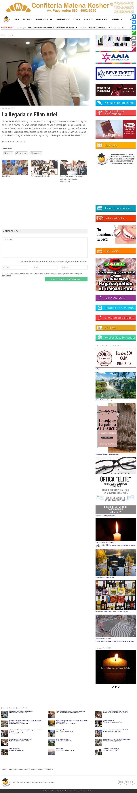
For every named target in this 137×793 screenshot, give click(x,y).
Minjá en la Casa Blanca (62, 739)
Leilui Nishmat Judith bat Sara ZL (105, 542)
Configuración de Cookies (86, 791)
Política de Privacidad (57, 791)
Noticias (27, 19)
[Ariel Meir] (15, 167)
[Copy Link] (133, 43)
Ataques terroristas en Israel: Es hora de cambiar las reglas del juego (115, 641)
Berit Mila (7, 35)
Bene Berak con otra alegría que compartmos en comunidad (71, 179)
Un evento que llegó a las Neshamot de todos (115, 711)
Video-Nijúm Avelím (61, 730)
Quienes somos (37, 769)
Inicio (16, 19)
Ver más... (116, 19)
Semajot (87, 19)
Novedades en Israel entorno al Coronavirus (21, 711)
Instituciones (102, 19)
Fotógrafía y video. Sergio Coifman (105, 577)
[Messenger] (133, 27)
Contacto (49, 769)
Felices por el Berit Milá (40, 176)
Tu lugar (98, 369)
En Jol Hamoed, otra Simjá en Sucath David (20, 739)
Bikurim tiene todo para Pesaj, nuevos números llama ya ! (112, 612)
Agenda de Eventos (44, 19)
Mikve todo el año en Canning (104, 400)
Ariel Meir (6, 176)
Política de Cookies (70, 791)
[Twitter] (133, 22)
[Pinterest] (133, 49)
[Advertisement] (44, 206)
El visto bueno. (60, 748)
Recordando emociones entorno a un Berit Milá (115, 730)
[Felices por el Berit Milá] (44, 167)
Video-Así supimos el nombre (111, 748)
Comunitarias (61, 19)
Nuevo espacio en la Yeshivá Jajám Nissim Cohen (117, 739)
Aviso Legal (45, 791)
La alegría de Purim (108, 720)
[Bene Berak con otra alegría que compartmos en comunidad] (73, 167)
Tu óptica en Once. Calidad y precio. (105, 515)
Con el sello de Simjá (14, 748)
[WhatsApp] (133, 32)
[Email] (133, 38)
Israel (75, 19)
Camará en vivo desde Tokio (103, 638)
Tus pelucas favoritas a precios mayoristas (107, 454)
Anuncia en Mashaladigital (18, 769)
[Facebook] (133, 16)
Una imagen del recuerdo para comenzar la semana (70, 711)
